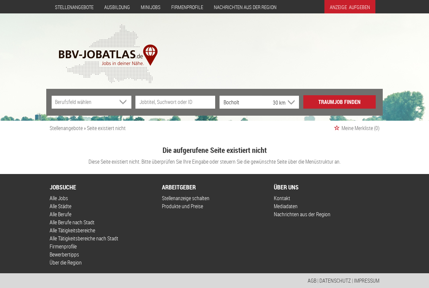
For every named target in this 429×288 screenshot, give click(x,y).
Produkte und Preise (182, 206)
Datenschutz (335, 280)
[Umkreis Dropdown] (290, 102)
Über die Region (66, 262)
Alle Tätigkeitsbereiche (72, 230)
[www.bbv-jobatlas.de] (102, 48)
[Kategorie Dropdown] (124, 102)
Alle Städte (60, 206)
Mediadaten (286, 206)
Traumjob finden (339, 102)
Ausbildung (117, 7)
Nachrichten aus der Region (245, 7)
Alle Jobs (59, 198)
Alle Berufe (60, 214)
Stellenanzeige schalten (185, 198)
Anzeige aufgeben (350, 7)
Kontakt (282, 198)
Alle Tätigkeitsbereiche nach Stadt (84, 238)
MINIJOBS (151, 7)
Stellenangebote (74, 7)
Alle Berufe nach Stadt (72, 222)
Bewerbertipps (64, 254)
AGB (312, 280)
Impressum (366, 280)
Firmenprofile (187, 7)
